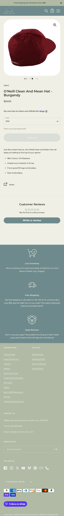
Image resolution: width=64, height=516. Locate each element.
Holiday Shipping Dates (14, 401)
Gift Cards (8, 383)
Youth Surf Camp (11, 373)
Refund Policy (37, 354)
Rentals (7, 369)
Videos (7, 387)
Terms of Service (39, 364)
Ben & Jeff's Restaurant (13, 392)
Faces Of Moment (11, 359)
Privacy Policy (37, 369)
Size (7, 118)
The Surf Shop (9, 354)
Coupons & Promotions (13, 378)
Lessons (7, 364)
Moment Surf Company (29, 514)
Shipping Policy (38, 359)
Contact (7, 397)
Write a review (32, 220)
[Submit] (55, 449)
